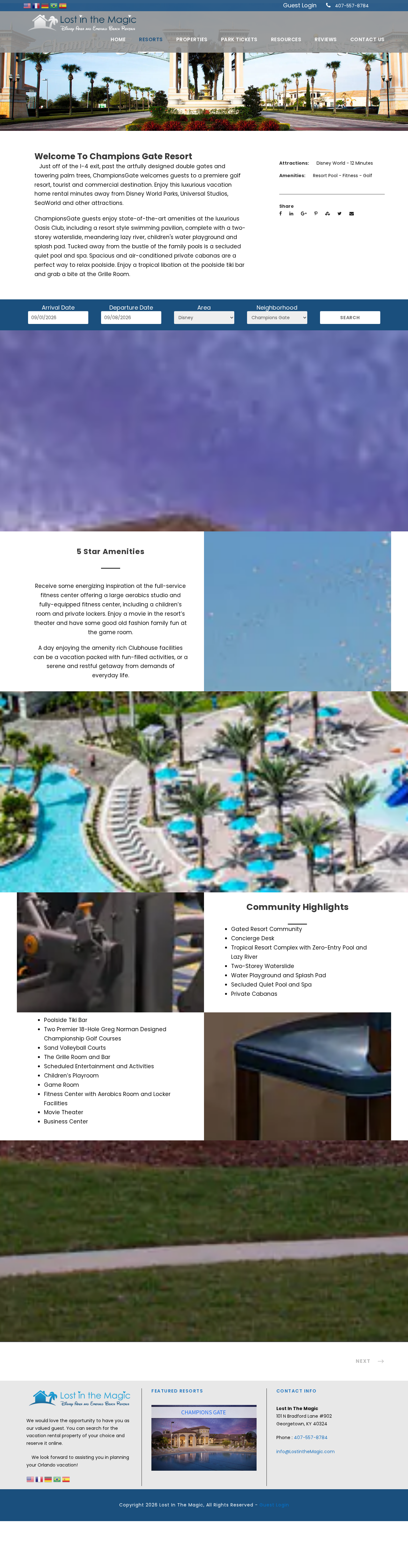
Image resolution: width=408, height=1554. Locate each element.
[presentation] (157, 1437)
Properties (192, 39)
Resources (286, 39)
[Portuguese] (54, 5)
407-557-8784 (352, 6)
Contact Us (367, 39)
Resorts (151, 39)
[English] (27, 5)
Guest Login (300, 5)
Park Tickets (239, 39)
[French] (36, 5)
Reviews (326, 39)
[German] (45, 5)
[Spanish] (63, 5)
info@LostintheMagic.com (305, 1451)
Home (118, 39)
